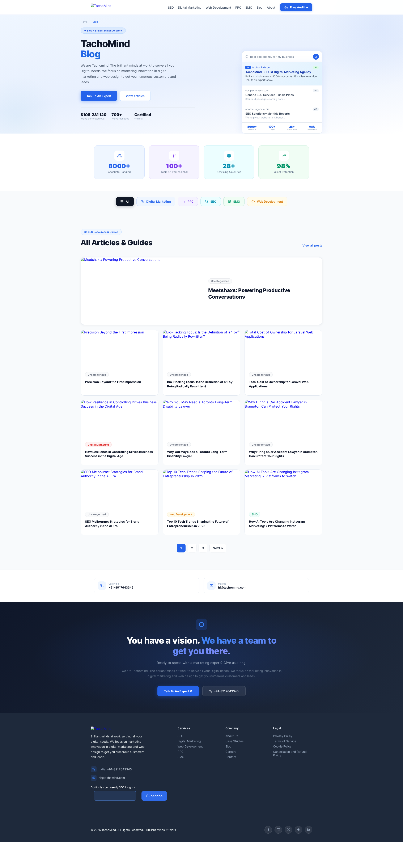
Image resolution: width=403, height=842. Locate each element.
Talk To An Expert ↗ (178, 691)
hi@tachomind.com (112, 777)
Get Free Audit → (296, 7)
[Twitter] (288, 830)
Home (84, 21)
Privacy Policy (282, 736)
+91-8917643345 (226, 691)
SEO (171, 7)
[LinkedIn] (308, 830)
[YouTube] (298, 830)
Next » (218, 548)
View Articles (135, 96)
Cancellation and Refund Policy (290, 753)
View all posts (312, 245)
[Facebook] (268, 830)
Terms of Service (284, 741)
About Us (231, 736)
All (128, 201)
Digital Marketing (190, 7)
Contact (230, 757)
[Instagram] (278, 830)
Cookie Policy (282, 746)
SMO (248, 7)
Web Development (218, 7)
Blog (259, 7)
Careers (230, 751)
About (271, 7)
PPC (238, 7)
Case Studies (234, 741)
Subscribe (154, 796)
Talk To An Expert (98, 96)
